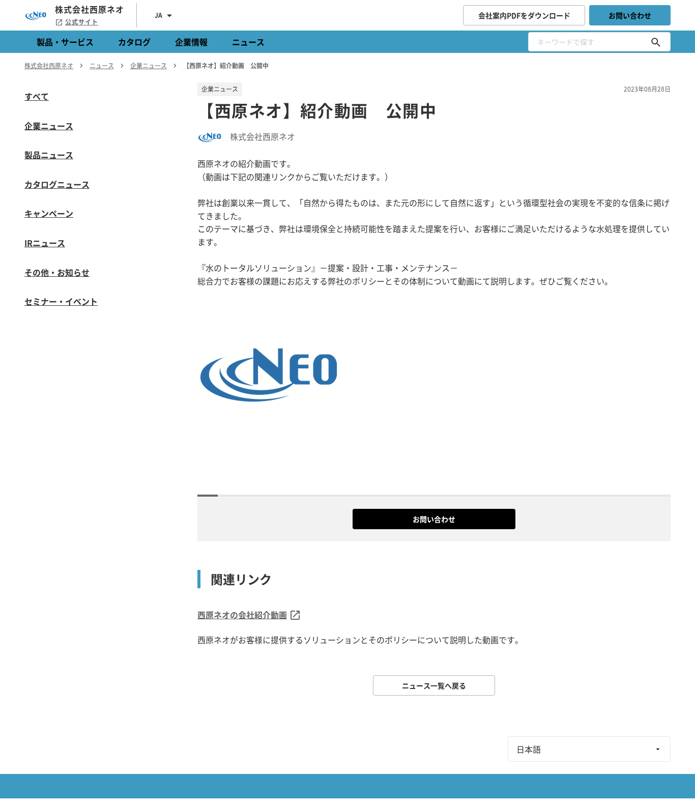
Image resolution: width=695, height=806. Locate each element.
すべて (36, 96)
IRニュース (44, 243)
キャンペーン (48, 213)
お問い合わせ (630, 15)
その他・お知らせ (57, 272)
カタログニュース (57, 184)
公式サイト (81, 21)
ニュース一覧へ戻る (434, 685)
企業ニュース (48, 126)
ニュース (248, 42)
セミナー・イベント (61, 301)
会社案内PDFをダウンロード (524, 15)
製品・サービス (65, 42)
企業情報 (191, 42)
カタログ (134, 42)
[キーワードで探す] (656, 41)
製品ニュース (48, 155)
